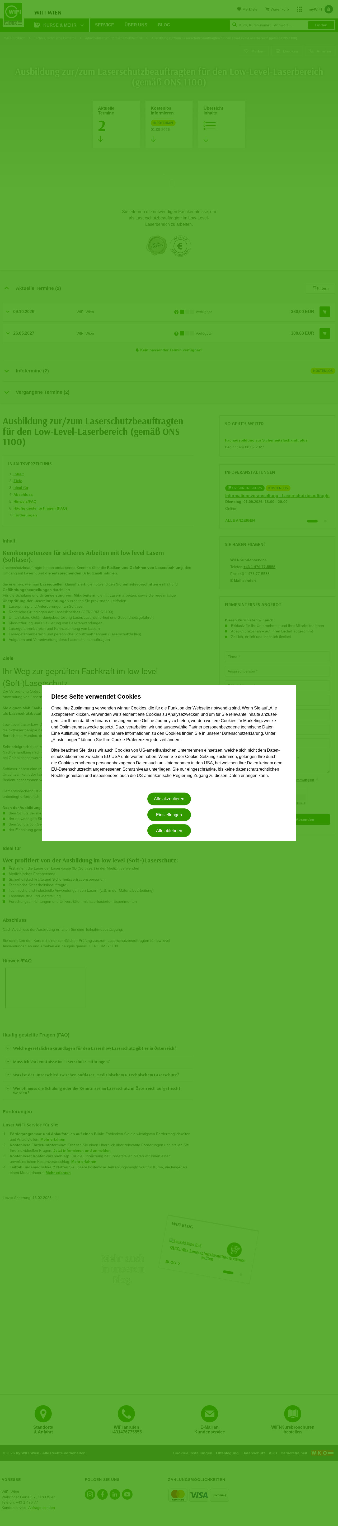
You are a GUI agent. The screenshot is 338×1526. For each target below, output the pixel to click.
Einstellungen (169, 815)
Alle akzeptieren (169, 799)
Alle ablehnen (169, 830)
